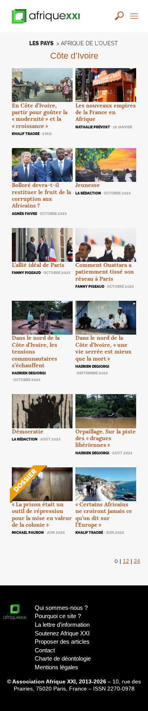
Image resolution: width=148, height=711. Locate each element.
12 (126, 561)
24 (137, 561)
